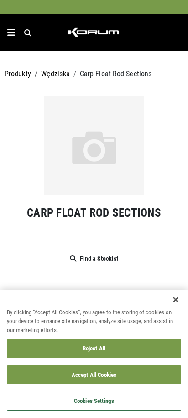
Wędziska (55, 73)
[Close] (176, 300)
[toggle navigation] (11, 32)
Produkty (18, 73)
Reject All (94, 348)
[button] (94, 144)
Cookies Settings (94, 401)
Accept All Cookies (94, 374)
